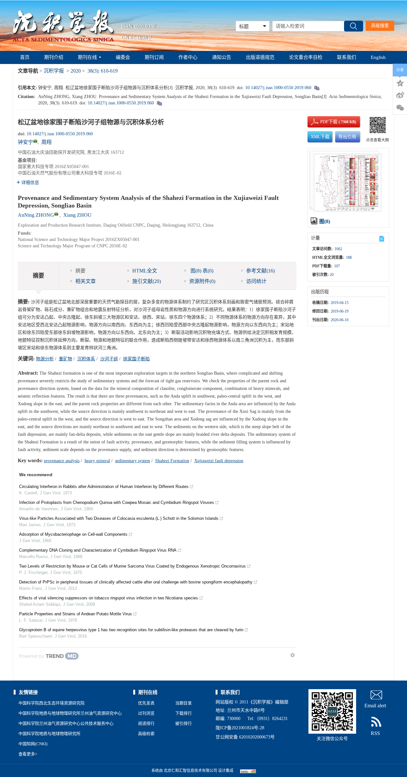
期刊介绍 (53, 57)
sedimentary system (132, 460)
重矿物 (65, 359)
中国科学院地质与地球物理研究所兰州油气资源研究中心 (70, 713)
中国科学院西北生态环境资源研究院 (51, 703)
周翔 (46, 142)
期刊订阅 (154, 57)
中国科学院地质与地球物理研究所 (49, 733)
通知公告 (221, 57)
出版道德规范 (260, 57)
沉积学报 (54, 71)
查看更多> (27, 754)
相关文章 (85, 281)
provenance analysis (61, 460)
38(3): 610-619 (102, 71)
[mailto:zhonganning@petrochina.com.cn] (35, 141)
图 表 (201, 270)
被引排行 (183, 723)
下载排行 (183, 713)
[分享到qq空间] (400, 82)
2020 (76, 71)
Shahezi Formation (172, 460)
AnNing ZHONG (36, 215)
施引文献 (146, 281)
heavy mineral (97, 460)
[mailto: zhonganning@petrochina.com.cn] (56, 213)
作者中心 (187, 57)
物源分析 (45, 359)
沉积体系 (86, 359)
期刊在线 (87, 57)
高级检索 (146, 733)
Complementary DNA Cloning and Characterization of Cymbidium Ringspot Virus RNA (97, 550)
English (378, 57)
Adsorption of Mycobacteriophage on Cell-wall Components (73, 534)
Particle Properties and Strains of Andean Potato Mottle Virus (75, 613)
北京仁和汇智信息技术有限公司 (190, 770)
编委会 (123, 57)
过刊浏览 (146, 713)
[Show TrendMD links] (292, 655)
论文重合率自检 (305, 57)
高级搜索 (380, 25)
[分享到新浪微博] (400, 95)
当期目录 (183, 703)
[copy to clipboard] (159, 103)
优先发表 (146, 703)
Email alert (375, 705)
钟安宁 (25, 142)
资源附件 (202, 281)
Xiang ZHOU (77, 215)
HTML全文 (144, 270)
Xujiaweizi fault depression (218, 460)
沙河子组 (109, 359)
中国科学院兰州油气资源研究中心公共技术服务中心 (66, 723)
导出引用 (347, 136)
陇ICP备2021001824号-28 (240, 727)
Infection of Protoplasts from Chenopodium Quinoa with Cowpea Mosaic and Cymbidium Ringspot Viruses (116, 502)
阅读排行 (146, 723)
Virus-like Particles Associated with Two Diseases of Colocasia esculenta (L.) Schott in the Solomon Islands (118, 518)
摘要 (80, 270)
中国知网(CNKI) (32, 743)
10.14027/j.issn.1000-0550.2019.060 (278, 87)
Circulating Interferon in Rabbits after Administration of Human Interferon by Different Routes (104, 486)
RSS (375, 733)
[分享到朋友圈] (400, 108)
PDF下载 (323, 121)
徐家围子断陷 (136, 359)
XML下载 (320, 136)
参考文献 (260, 270)
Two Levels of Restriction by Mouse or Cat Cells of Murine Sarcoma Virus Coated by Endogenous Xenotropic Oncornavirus (132, 566)
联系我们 (346, 57)
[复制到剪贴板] (317, 87)
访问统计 (256, 281)
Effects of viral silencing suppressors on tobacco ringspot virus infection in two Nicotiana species (108, 598)
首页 (25, 57)
